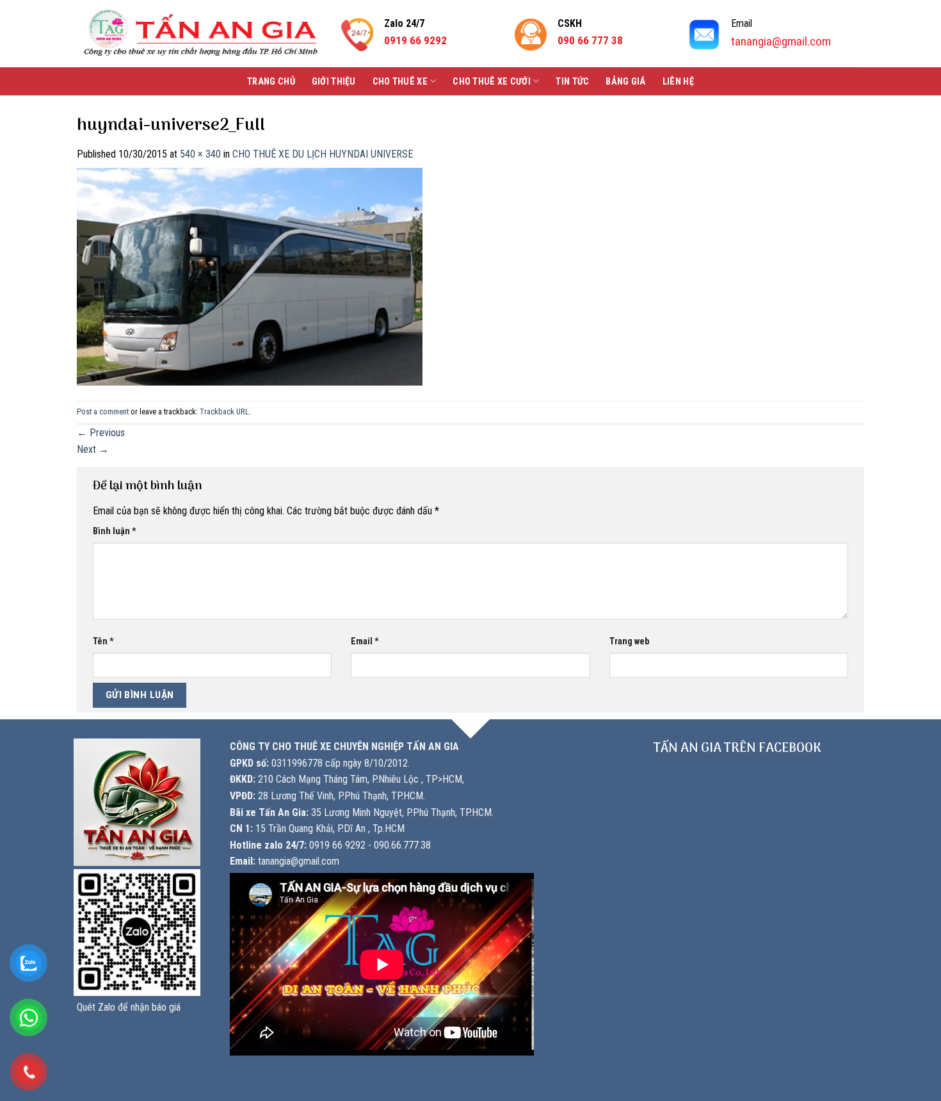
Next (93, 449)
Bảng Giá (625, 81)
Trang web (629, 641)
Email (365, 641)
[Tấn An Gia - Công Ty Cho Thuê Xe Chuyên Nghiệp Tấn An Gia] (200, 33)
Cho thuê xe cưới (492, 81)
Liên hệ (678, 81)
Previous (101, 433)
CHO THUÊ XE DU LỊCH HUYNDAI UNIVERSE (322, 154)
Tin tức (572, 81)
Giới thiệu (334, 81)
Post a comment (103, 411)
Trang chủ (271, 81)
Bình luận (114, 531)
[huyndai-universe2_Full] (249, 276)
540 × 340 (200, 154)
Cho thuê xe (400, 81)
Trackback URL (224, 411)
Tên (103, 641)
